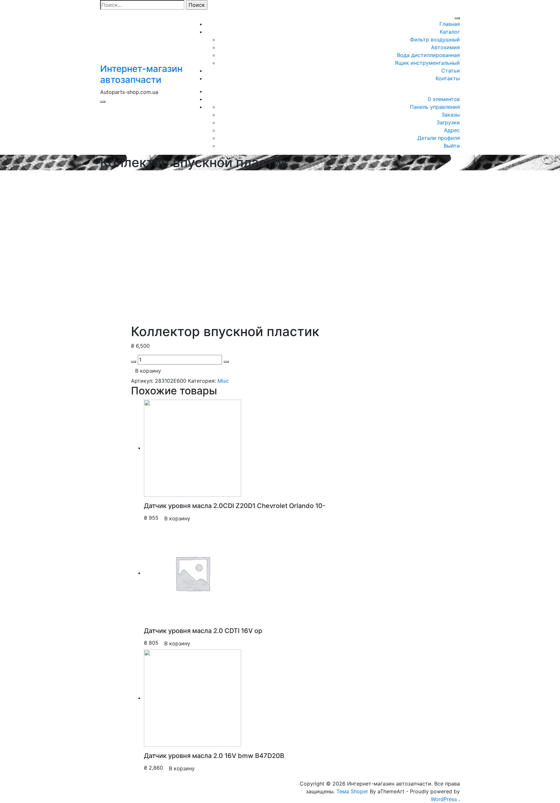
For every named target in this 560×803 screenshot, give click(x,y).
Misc (223, 381)
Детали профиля (438, 138)
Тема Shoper (352, 791)
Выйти (452, 145)
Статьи (450, 70)
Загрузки (448, 122)
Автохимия (445, 47)
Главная (449, 24)
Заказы (450, 114)
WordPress (444, 799)
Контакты (448, 78)
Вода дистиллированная (428, 55)
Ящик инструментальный (427, 63)
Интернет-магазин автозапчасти (141, 74)
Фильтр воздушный (435, 39)
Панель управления (435, 107)
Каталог (450, 31)
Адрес (452, 130)
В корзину (148, 371)
